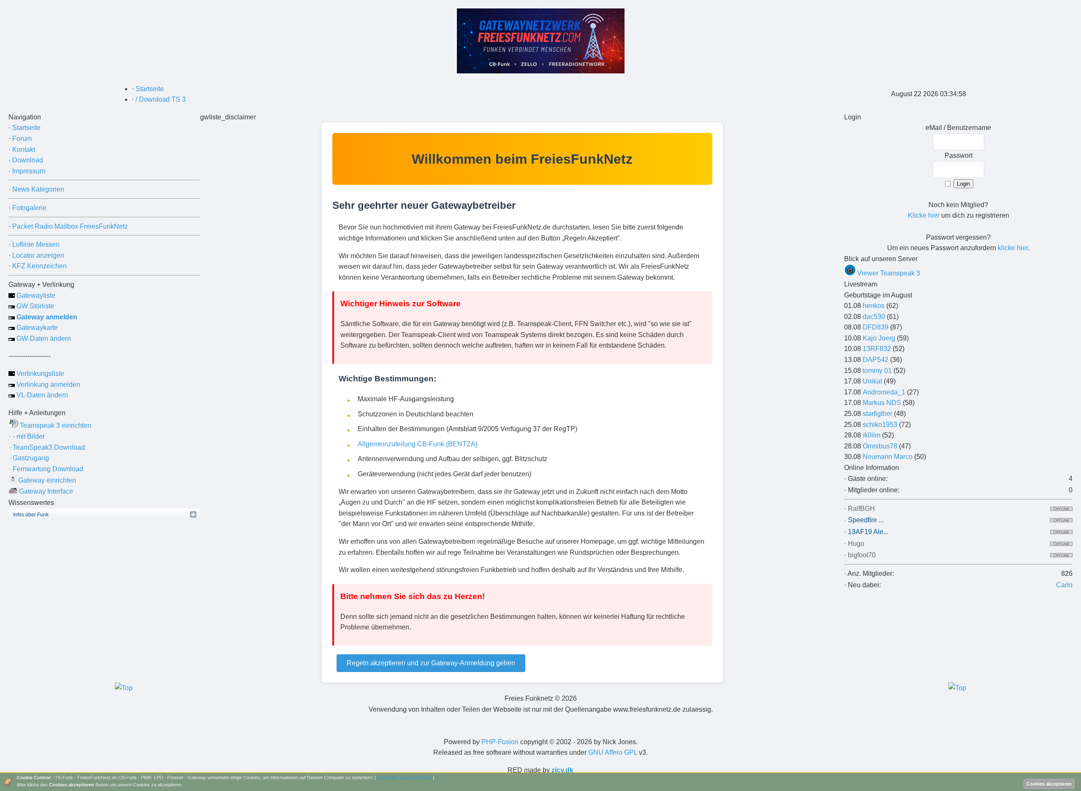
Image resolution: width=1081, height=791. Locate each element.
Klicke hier (924, 215)
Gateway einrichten (46, 480)
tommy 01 (877, 370)
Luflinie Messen (36, 244)
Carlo (1064, 585)
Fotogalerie (29, 207)
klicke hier (1013, 247)
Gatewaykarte (36, 327)
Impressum (28, 171)
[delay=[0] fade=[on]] (124, 687)
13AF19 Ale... (868, 531)
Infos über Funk (31, 515)
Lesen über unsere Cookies (404, 777)
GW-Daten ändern (43, 338)
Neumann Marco (888, 456)
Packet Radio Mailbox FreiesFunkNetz (70, 226)
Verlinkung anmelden (47, 384)
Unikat (872, 381)
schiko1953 (880, 424)
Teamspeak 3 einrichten (54, 425)
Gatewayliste (35, 295)
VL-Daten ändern (41, 395)
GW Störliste (34, 306)
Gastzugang (29, 458)
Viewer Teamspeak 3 (888, 273)
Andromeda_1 (884, 392)
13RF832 (877, 348)
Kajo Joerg (879, 338)
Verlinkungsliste (39, 373)
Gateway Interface (45, 491)
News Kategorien (38, 189)
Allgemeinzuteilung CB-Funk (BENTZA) (418, 444)
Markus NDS (882, 402)
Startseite (26, 127)
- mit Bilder (27, 436)
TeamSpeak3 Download (47, 447)
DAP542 (875, 359)
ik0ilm (871, 435)
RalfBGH (861, 508)
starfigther (877, 413)
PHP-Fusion (500, 741)
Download (27, 160)
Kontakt (23, 149)
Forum (22, 138)
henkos (874, 305)
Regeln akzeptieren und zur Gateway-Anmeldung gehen (431, 663)
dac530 (874, 316)
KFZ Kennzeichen (39, 266)
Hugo (856, 543)
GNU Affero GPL (612, 752)
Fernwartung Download (46, 468)
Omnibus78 (880, 446)
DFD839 (875, 327)
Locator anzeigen (38, 255)
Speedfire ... (866, 520)
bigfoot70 (862, 555)
